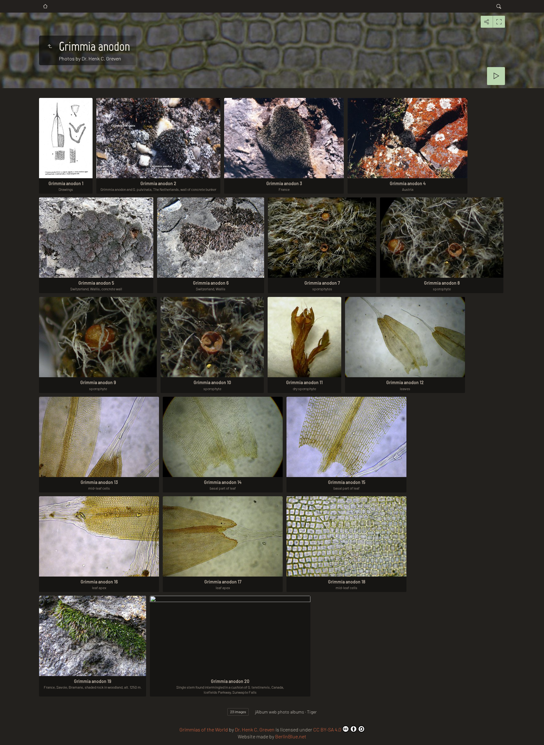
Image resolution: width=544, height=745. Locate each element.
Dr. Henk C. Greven (255, 729)
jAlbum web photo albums (279, 711)
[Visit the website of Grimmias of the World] (45, 6)
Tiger (312, 711)
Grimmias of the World (203, 729)
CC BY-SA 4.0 (327, 729)
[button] (7, 737)
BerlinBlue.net (290, 736)
